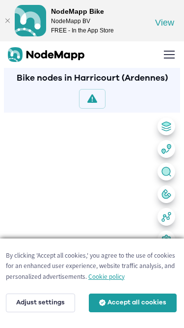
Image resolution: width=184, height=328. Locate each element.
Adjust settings (40, 302)
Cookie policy (106, 276)
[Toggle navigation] (168, 54)
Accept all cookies (136, 302)
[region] (92, 218)
